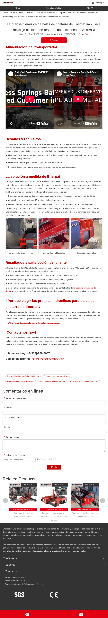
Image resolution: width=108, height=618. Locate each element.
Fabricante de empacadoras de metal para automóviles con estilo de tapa (54, 516)
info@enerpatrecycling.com (33, 584)
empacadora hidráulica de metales (20, 381)
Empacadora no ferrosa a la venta (57, 376)
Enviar (54, 467)
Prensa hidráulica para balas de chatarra (23, 376)
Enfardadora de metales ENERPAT (84, 381)
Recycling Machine (54, 8)
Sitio (87, 34)
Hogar (17, 8)
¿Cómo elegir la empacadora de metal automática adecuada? (34, 323)
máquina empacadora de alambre (52, 381)
